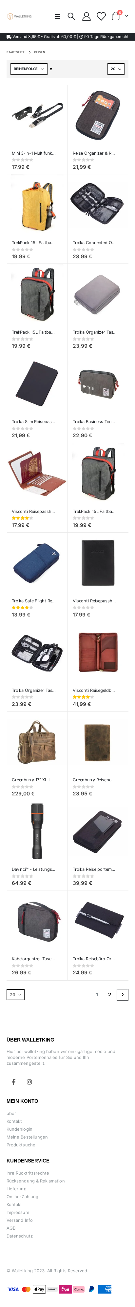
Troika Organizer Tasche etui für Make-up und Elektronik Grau (95, 332)
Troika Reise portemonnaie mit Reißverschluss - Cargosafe (95, 869)
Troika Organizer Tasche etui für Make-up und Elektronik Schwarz (34, 690)
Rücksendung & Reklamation (36, 1180)
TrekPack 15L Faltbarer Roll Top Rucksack (95, 511)
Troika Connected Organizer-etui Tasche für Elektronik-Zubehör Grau (95, 242)
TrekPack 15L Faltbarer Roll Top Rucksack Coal (34, 332)
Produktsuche (21, 1144)
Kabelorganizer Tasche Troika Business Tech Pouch (34, 958)
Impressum (18, 1212)
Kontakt (14, 1121)
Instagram (29, 1081)
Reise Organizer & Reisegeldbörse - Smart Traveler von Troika (95, 153)
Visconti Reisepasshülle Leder (34, 511)
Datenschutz (20, 1236)
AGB (11, 1228)
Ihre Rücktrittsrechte (28, 1173)
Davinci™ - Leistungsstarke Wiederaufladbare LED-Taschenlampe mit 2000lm (34, 869)
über (11, 1113)
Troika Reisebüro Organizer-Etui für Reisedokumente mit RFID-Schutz (95, 958)
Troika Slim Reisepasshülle (34, 421)
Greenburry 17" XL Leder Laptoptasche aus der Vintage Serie (34, 779)
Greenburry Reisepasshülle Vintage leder (95, 779)
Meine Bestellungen (27, 1137)
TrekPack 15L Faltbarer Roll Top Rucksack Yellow (34, 242)
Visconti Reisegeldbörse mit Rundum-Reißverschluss (95, 690)
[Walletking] (20, 16)
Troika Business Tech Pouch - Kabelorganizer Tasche (95, 421)
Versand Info (20, 1220)
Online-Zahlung (22, 1196)
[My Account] (86, 16)
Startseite (16, 52)
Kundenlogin (19, 1129)
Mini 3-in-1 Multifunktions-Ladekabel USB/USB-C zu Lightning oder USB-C (34, 153)
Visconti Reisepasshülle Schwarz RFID (95, 600)
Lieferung (17, 1188)
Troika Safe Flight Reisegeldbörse (34, 600)
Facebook (13, 1081)
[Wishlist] (101, 16)
